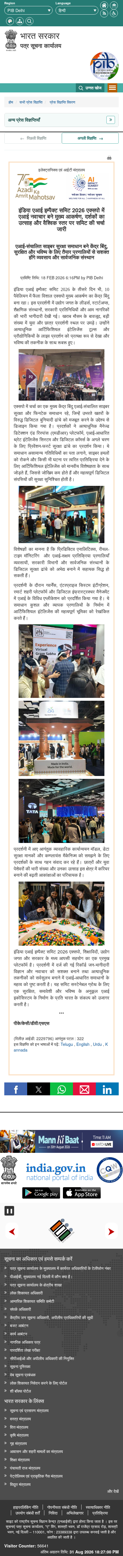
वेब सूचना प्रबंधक (22, 1374)
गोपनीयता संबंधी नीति (62, 1507)
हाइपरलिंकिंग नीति (25, 1507)
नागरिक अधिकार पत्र (25, 1342)
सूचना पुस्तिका (20, 1366)
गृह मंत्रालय (18, 1443)
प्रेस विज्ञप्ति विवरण (62, 102)
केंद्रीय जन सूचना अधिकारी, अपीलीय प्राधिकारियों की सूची (51, 1317)
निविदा (53, 1512)
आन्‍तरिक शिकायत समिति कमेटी (32, 1301)
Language (63, 3)
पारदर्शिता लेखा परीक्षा (25, 1350)
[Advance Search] (29, 20)
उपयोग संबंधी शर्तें (27, 1512)
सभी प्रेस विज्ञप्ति (30, 102)
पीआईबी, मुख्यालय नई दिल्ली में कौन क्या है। (41, 1276)
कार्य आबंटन (18, 1334)
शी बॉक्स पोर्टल (20, 1391)
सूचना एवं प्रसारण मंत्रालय (29, 1410)
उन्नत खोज (93, 87)
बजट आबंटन (19, 1325)
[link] (61, 1140)
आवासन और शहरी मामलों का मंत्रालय (36, 1451)
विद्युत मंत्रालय (20, 1484)
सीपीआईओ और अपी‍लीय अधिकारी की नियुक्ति (42, 1358)
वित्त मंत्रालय (19, 1427)
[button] (114, 12)
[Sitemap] (19, 20)
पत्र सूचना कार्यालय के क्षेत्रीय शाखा (36, 1285)
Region (9, 3)
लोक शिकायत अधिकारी (26, 1293)
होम (11, 102)
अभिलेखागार (75, 1512)
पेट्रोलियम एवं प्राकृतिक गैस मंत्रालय (36, 1476)
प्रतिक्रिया (100, 1512)
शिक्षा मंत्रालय (20, 1459)
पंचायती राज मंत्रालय (25, 1468)
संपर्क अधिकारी (20, 1309)
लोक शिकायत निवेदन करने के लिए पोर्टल (38, 1383)
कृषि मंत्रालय (19, 1435)
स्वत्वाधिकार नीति (98, 1507)
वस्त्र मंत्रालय (20, 1419)
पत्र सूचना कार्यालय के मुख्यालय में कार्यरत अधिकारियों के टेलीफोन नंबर (60, 1268)
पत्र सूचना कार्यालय (40, 45)
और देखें (113, 1491)
